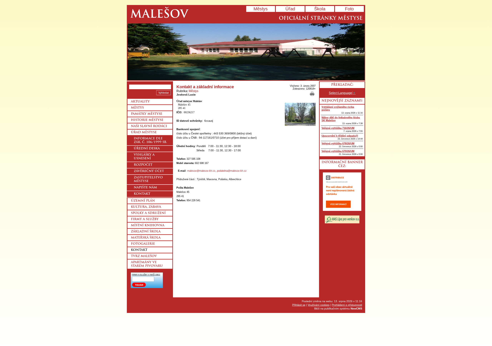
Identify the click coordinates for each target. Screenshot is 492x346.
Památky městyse (146, 114)
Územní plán (143, 200)
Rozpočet (143, 164)
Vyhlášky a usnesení (144, 156)
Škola (319, 8)
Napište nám (145, 187)
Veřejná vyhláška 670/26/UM (338, 151)
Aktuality (140, 101)
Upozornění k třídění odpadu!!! (340, 135)
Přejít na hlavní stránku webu (246, 51)
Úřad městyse (144, 132)
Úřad (290, 8)
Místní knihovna (147, 225)
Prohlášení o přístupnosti (347, 304)
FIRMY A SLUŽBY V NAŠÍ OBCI (146, 275)
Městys (260, 8)
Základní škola (145, 231)
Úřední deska (147, 148)
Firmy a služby (145, 219)
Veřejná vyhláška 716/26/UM (338, 128)
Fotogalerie (143, 243)
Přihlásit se (298, 304)
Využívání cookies (318, 304)
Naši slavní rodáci (149, 126)
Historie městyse (147, 120)
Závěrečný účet (149, 171)
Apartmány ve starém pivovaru (147, 264)
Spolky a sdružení (148, 213)
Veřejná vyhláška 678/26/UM (338, 143)
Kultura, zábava (146, 207)
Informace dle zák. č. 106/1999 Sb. (150, 140)
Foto (349, 8)
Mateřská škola (145, 237)
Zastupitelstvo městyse (148, 179)
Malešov (159, 14)
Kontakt (142, 193)
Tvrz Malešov (144, 256)
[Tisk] (312, 94)
